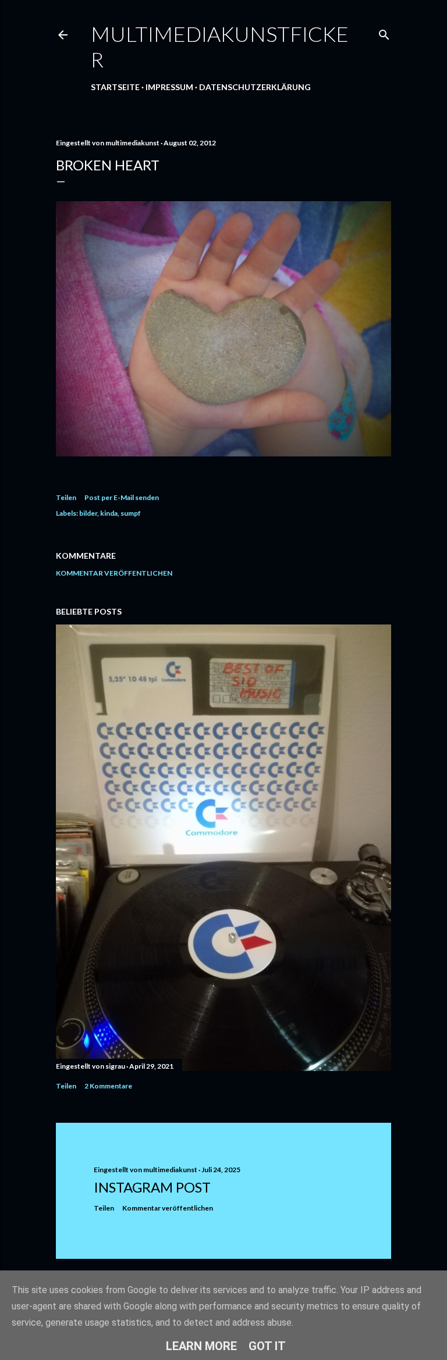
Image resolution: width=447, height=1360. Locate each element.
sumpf (130, 513)
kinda (109, 513)
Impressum (169, 87)
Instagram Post (152, 1187)
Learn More (201, 1346)
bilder (88, 513)
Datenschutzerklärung (255, 87)
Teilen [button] (66, 497)
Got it (267, 1346)
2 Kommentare (108, 1085)
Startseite (115, 87)
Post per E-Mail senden (121, 497)
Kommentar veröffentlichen (114, 573)
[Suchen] (384, 32)
